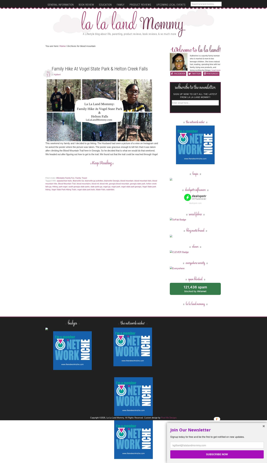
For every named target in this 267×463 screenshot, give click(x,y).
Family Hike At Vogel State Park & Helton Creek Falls (100, 69)
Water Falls (100, 190)
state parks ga (96, 187)
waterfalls (110, 190)
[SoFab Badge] (178, 219)
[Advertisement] (102, 58)
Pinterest (213, 74)
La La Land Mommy (133, 24)
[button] (217, 430)
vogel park (115, 187)
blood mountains (84, 184)
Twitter (196, 74)
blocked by (199, 290)
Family (78, 178)
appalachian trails (64, 181)
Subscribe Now (217, 454)
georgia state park (137, 184)
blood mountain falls (142, 181)
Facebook (179, 74)
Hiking (55, 187)
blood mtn (104, 184)
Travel (84, 178)
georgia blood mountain (119, 184)
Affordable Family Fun (65, 178)
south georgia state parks (79, 187)
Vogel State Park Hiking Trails (63, 190)
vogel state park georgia (131, 187)
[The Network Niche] (195, 162)
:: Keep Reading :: (102, 163)
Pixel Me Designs (169, 418)
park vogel (63, 187)
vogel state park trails (86, 190)
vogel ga (106, 187)
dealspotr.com (195, 203)
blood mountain (127, 181)
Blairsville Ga (78, 181)
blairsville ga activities (94, 181)
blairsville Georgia (111, 181)
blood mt (95, 184)
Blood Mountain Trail (67, 184)
